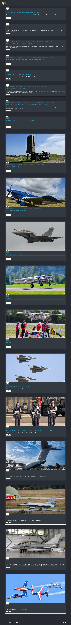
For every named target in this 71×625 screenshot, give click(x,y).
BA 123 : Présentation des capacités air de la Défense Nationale (24, 562)
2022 (17, 471)
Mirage (41, 164)
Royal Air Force (52, 102)
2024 (17, 86)
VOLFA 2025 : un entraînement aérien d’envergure (20, 43)
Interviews (19, 86)
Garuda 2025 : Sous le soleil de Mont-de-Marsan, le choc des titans (24, 12)
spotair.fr (12, 25)
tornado (51, 41)
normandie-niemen (49, 57)
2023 (17, 296)
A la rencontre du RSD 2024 (13, 254)
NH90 (58, 25)
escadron (39, 57)
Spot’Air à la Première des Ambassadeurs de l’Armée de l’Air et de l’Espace (26, 607)
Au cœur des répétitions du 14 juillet (16, 88)
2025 (17, 41)
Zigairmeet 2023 (10, 298)
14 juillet (35, 86)
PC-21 (39, 559)
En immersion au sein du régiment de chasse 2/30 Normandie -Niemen (25, 59)
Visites (24, 57)
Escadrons (19, 57)
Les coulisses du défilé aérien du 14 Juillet (18, 386)
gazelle (48, 25)
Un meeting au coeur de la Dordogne (16, 210)
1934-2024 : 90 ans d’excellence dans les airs (18, 74)
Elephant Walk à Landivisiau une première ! (18, 518)
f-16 (39, 41)
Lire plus (9, 17)
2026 (17, 25)
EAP (39, 471)
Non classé (21, 25)
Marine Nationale (55, 25)
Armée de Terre (44, 25)
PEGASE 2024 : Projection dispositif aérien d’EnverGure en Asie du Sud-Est (26, 104)
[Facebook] (63, 622)
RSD (47, 252)
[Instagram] (65, 622)
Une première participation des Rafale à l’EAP (19, 474)
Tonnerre (63, 25)
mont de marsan (43, 57)
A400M (37, 25)
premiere (42, 471)
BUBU (41, 252)
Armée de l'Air (40, 25)
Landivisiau (41, 515)
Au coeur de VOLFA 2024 (12, 166)
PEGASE (47, 102)
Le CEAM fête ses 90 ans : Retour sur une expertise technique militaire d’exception (29, 430)
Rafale (60, 25)
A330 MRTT (37, 102)
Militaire (19, 25)
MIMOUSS (43, 252)
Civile (18, 208)
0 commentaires (30, 25)
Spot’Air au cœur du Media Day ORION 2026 (17, 28)
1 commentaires (30, 471)
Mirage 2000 (45, 41)
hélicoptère (50, 25)
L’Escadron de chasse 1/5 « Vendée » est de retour (20, 120)
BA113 (39, 252)
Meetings (21, 208)
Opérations (25, 25)
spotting (40, 296)
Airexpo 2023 (9, 342)
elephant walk (37, 515)
